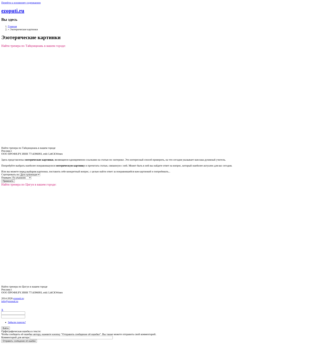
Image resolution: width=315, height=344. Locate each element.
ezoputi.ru (12, 11)
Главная (12, 26)
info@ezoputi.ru (9, 301)
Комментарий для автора (15, 337)
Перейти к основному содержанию (21, 2)
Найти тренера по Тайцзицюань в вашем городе (28, 148)
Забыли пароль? (17, 322)
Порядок (6, 177)
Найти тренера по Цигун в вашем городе (24, 286)
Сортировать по (10, 174)
